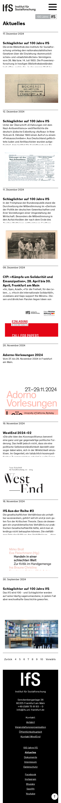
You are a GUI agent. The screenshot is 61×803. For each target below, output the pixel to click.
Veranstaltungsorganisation (30, 727)
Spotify (31, 788)
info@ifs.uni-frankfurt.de (30, 742)
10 (41, 659)
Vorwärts (51, 659)
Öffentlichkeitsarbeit (30, 731)
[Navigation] (53, 7)
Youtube (30, 793)
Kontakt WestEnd (30, 736)
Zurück (8, 659)
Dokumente (30, 757)
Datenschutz (30, 766)
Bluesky (30, 784)
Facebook (30, 774)
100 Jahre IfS (30, 747)
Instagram (30, 779)
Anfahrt (30, 722)
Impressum (30, 762)
